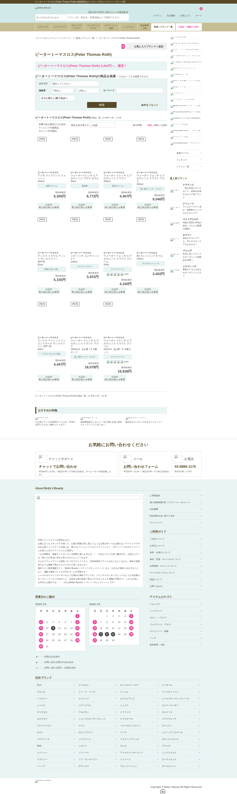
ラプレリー (42, 759)
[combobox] (97, 17)
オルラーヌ (167, 712)
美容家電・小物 (157, 645)
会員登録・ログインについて (163, 566)
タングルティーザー (129, 685)
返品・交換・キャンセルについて (165, 559)
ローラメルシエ (169, 759)
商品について (156, 579)
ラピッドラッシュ (128, 766)
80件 (156, 125)
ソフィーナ (84, 752)
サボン (40, 732)
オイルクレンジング (150, 263)
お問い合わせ (156, 586)
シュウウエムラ (169, 752)
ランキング (182, 160)
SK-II (39, 685)
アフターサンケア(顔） (52, 354)
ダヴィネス (84, 766)
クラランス (125, 712)
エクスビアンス (127, 698)
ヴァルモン (84, 685)
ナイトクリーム (117, 269)
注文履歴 (171, 15)
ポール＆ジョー (169, 766)
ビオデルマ (42, 719)
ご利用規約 (155, 495)
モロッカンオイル (170, 739)
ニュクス (124, 705)
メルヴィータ (43, 739)
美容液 (85, 186)
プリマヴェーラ (169, 719)
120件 (164, 125)
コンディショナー (84, 266)
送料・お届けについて (160, 552)
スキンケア (43, 27)
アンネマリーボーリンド (131, 752)
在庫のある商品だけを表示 (52, 124)
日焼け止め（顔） (51, 269)
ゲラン (82, 725)
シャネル (41, 705)
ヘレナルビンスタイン (130, 725)
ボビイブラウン (86, 732)
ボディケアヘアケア (76, 26)
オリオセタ (42, 712)
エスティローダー (170, 705)
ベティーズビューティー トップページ (53, 38)
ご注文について (157, 539)
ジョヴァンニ (85, 739)
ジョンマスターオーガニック (92, 719)
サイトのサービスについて (162, 572)
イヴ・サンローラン (88, 759)
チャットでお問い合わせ (58, 466)
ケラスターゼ (126, 719)
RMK (39, 746)
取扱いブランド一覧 (163, 27)
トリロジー (42, 698)
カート (199, 12)
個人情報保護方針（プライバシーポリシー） (170, 502)
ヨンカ (123, 746)
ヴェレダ (41, 692)
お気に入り (185, 15)
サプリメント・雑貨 (159, 631)
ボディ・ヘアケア (158, 617)
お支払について (157, 545)
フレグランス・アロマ (160, 624)
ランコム (124, 692)
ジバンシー (42, 752)
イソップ (41, 766)
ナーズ (123, 732)
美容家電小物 (144, 26)
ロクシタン (167, 725)
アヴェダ (166, 746)
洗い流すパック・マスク (150, 189)
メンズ (153, 638)
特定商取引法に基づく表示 (162, 516)
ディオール (167, 685)
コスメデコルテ (44, 725)
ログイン (157, 15)
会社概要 (154, 509)
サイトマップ (156, 522)
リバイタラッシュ (170, 692)
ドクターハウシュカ (129, 739)
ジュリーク (125, 759)
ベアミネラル (85, 705)
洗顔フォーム (51, 186)
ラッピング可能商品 (49, 127)
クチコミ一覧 (183, 166)
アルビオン (84, 712)
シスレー (83, 746)
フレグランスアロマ (93, 26)
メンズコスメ (128, 27)
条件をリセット (149, 105)
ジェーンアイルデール (172, 732)
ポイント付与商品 (48, 131)
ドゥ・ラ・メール (87, 692)
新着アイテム (183, 153)
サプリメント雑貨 (111, 26)
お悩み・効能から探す (188, 27)
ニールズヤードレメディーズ (175, 698)
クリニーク (84, 698)
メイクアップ (60, 27)
